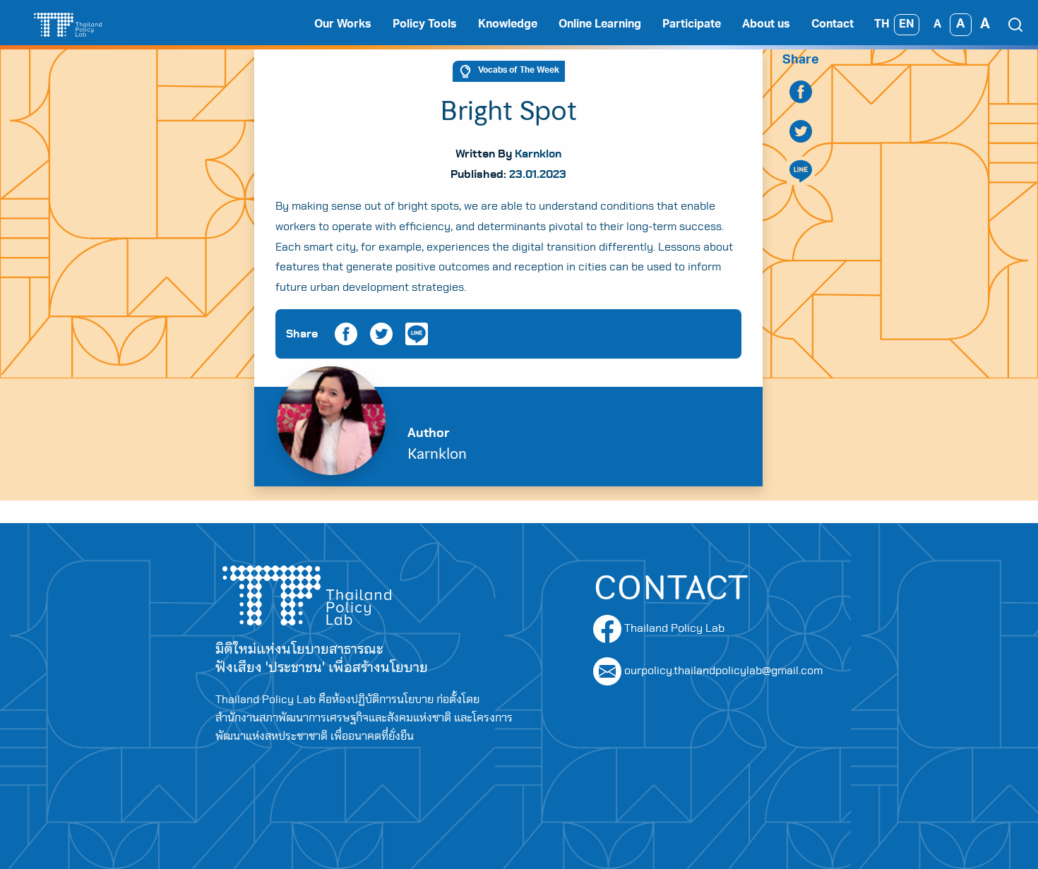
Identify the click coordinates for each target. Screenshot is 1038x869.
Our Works (342, 24)
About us (766, 24)
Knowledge (507, 24)
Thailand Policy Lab (672, 628)
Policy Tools (425, 24)
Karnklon (538, 154)
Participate (691, 24)
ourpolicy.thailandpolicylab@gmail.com (723, 670)
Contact (832, 24)
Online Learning (600, 24)
